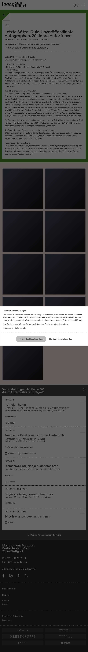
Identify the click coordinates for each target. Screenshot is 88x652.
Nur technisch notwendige (60, 339)
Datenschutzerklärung (72, 320)
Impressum (8, 328)
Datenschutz (20, 328)
